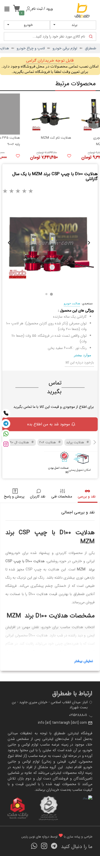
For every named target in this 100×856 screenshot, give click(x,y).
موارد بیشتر (82, 355)
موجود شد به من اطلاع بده (48, 424)
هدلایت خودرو (72, 303)
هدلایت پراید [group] (75, 442)
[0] (15, 11)
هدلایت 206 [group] (48, 442)
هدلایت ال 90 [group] (20, 442)
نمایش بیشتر (83, 661)
